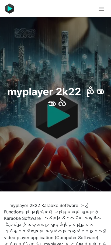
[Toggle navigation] (101, 8)
